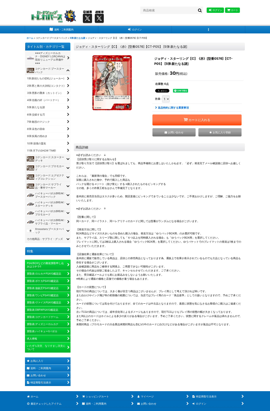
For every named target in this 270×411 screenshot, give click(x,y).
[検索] (200, 10)
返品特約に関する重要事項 (173, 107)
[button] (208, 29)
